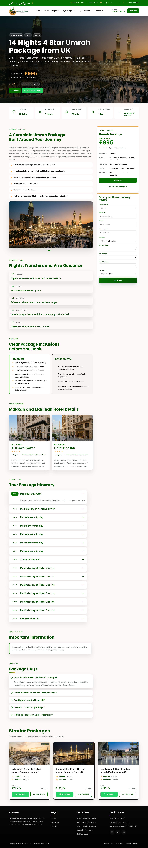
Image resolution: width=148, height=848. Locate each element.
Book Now (133, 11)
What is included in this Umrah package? (35, 677)
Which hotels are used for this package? (35, 692)
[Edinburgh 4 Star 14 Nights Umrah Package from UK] (118, 753)
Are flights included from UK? (29, 700)
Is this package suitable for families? (33, 714)
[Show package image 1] (48, 250)
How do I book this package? (29, 707)
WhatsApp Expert (34, 90)
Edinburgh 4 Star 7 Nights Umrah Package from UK (70, 770)
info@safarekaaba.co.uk (119, 822)
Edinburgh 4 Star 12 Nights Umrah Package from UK (26, 770)
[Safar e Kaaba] (18, 10)
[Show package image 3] (53, 250)
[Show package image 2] (51, 250)
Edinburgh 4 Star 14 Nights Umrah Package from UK (115, 770)
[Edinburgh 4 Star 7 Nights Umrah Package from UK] (73, 753)
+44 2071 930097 (117, 818)
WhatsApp (22, 794)
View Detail (40, 794)
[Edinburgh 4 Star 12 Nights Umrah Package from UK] (29, 753)
